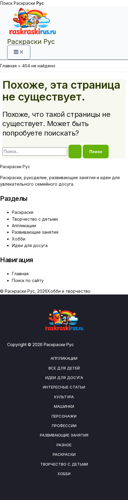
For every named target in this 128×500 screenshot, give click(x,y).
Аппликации (24, 225)
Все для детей (64, 368)
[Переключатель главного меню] (18, 52)
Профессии (64, 425)
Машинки (64, 406)
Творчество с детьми (35, 219)
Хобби (18, 238)
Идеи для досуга (30, 245)
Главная (20, 273)
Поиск (6, 3)
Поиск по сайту (28, 280)
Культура (64, 396)
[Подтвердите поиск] (75, 151)
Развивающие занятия (35, 232)
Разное (64, 444)
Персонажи (64, 416)
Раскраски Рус (31, 41)
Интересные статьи (64, 387)
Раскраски (29, 3)
